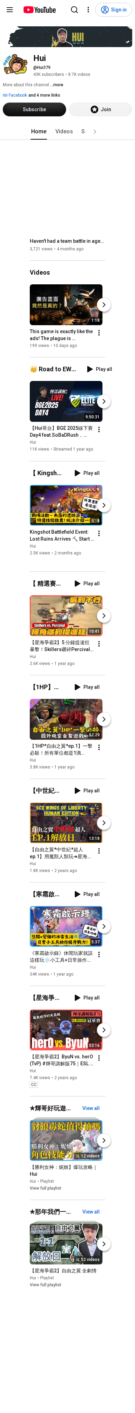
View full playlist (45, 1188)
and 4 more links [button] (44, 95)
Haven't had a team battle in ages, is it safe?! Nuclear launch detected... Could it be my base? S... (68, 241)
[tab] (38, 131)
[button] (95, 131)
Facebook (17, 95)
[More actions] (99, 333)
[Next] (104, 305)
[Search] (74, 10)
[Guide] (10, 10)
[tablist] (67, 131)
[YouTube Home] (39, 9)
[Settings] (88, 10)
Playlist (47, 1181)
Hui (33, 442)
